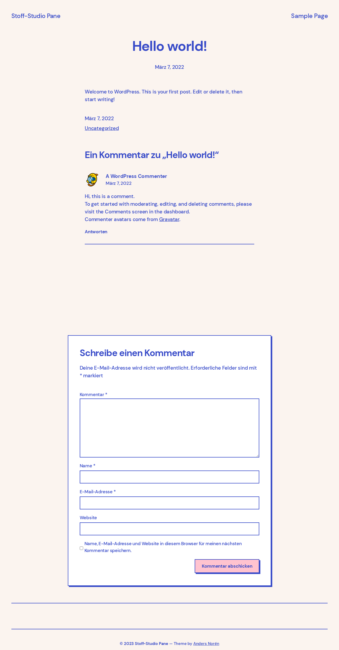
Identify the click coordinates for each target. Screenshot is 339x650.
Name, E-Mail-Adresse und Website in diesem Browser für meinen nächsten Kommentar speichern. (163, 547)
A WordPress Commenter (136, 176)
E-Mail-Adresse (98, 492)
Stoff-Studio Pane (35, 16)
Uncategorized (102, 128)
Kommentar (93, 394)
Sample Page (309, 16)
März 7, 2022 (119, 183)
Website (88, 518)
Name (87, 466)
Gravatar (169, 219)
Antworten (96, 232)
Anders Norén (206, 643)
